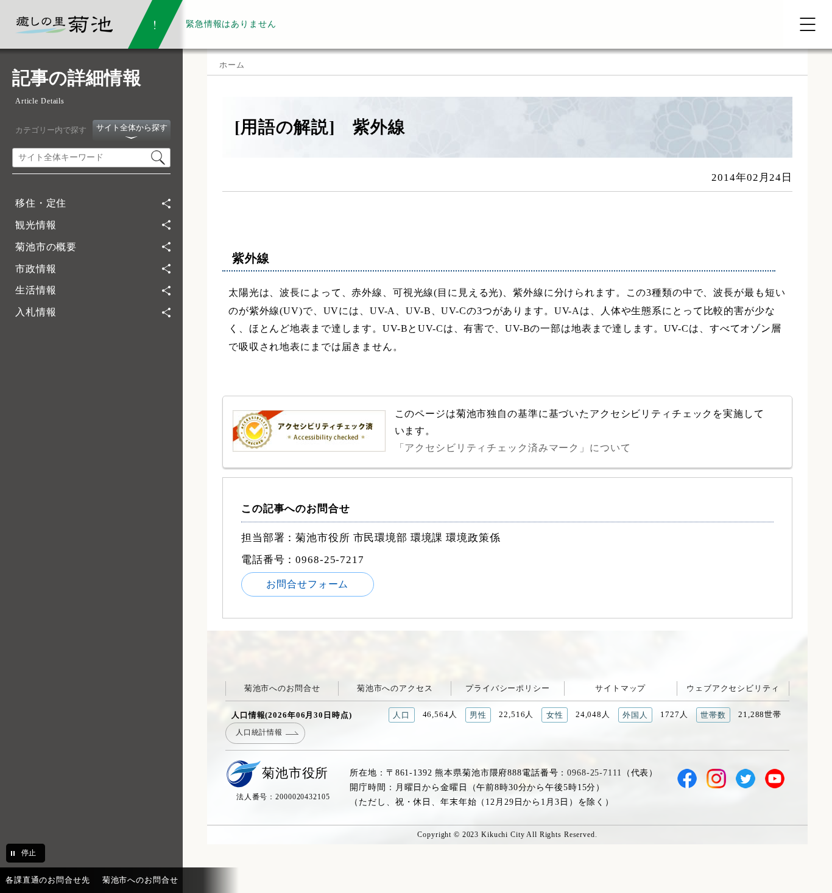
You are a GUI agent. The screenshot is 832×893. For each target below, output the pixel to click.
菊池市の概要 (46, 247)
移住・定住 (40, 203)
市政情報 (35, 269)
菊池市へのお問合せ (282, 688)
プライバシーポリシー (507, 688)
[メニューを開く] (807, 24)
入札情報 (35, 312)
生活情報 (35, 290)
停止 (28, 852)
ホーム (232, 64)
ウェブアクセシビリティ (733, 688)
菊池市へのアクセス (395, 688)
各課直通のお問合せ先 (47, 879)
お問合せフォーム (307, 584)
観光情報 (35, 225)
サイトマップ (620, 688)
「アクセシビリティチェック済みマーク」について (513, 448)
